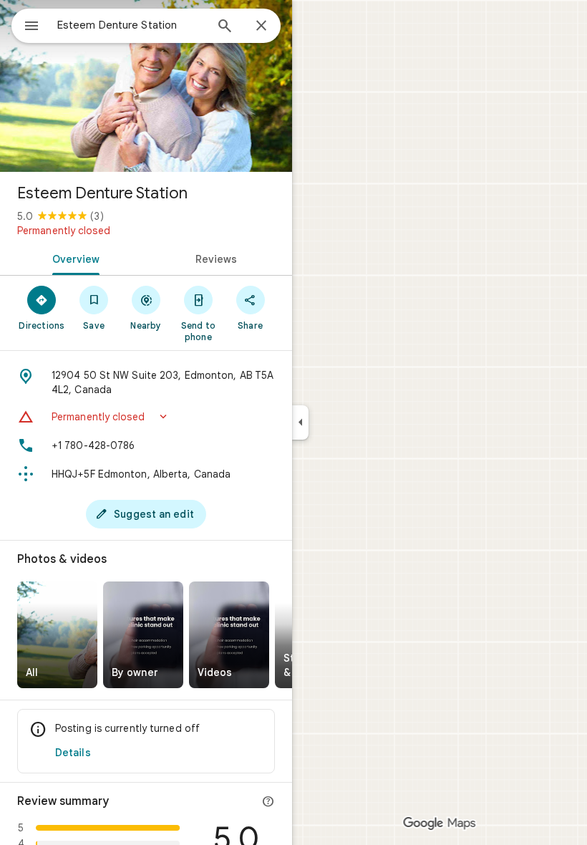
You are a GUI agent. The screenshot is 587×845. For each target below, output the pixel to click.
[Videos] (229, 634)
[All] (57, 634)
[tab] (73, 258)
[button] (146, 416)
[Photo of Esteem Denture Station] (146, 86)
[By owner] (143, 634)
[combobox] (131, 25)
